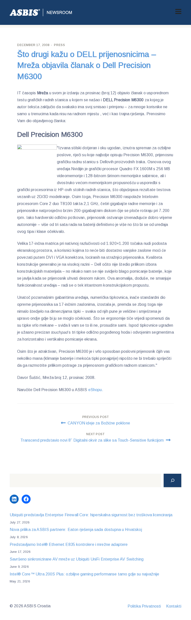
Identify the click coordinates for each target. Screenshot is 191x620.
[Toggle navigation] (178, 11)
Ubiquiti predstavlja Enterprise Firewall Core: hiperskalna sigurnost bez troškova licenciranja (91, 515)
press (59, 45)
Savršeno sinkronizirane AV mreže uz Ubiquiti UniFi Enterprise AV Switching (76, 559)
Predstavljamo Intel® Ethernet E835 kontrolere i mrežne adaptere (69, 544)
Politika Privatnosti (144, 606)
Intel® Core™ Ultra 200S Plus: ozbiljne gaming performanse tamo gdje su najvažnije (84, 574)
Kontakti (173, 606)
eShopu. (95, 390)
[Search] (172, 480)
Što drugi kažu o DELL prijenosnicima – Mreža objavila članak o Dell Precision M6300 (86, 65)
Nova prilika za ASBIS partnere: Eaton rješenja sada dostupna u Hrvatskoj (76, 529)
